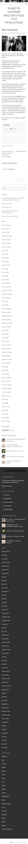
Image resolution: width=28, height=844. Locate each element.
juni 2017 (4, 410)
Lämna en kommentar (7, 146)
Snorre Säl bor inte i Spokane (10, 216)
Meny (26, 4)
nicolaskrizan (10, 444)
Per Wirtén (6, 495)
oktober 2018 (5, 392)
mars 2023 (4, 261)
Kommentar (20, 180)
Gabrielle (8, 451)
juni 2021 (4, 305)
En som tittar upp (6, 207)
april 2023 (4, 258)
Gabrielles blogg (8, 509)
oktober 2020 (5, 319)
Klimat (4, 778)
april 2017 (4, 417)
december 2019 (6, 352)
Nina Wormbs (7, 506)
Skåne (3, 818)
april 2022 (4, 279)
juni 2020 (4, 334)
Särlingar (4, 814)
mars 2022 (4, 283)
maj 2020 (4, 337)
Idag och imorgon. (7, 203)
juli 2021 (4, 301)
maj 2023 (4, 254)
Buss (3, 760)
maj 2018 (4, 403)
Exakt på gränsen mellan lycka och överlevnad (14, 15)
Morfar (4, 793)
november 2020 (6, 316)
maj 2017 (4, 414)
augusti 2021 (5, 298)
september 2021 (6, 294)
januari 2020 (5, 348)
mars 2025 (5, 232)
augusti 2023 (5, 247)
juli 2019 (4, 367)
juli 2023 (4, 250)
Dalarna (4, 771)
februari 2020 (5, 345)
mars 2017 (4, 421)
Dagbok (4, 767)
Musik (3, 800)
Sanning (4, 811)
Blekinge (4, 756)
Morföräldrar (5, 796)
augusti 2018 (5, 396)
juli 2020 (4, 330)
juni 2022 (4, 272)
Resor (3, 807)
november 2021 (6, 290)
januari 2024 (5, 243)
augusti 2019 (5, 363)
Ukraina (4, 825)
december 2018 (6, 385)
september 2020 (6, 323)
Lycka (3, 785)
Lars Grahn (22, 33)
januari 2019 (5, 381)
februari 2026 (5, 225)
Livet (3, 782)
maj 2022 (4, 276)
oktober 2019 (5, 356)
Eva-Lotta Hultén (8, 502)
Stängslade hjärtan (21, 151)
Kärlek (3, 774)
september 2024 (6, 236)
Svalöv (3, 822)
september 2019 (6, 359)
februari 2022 (5, 287)
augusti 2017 (5, 406)
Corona (4, 764)
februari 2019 (5, 377)
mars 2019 (4, 374)
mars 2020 (5, 341)
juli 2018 (4, 399)
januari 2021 (5, 312)
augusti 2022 (5, 265)
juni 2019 (4, 370)
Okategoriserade (6, 804)
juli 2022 (4, 269)
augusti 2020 (5, 327)
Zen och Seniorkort (7, 829)
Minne (3, 789)
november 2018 (6, 388)
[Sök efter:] (14, 188)
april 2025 (4, 229)
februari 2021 (5, 308)
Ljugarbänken (7, 498)
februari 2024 (5, 239)
